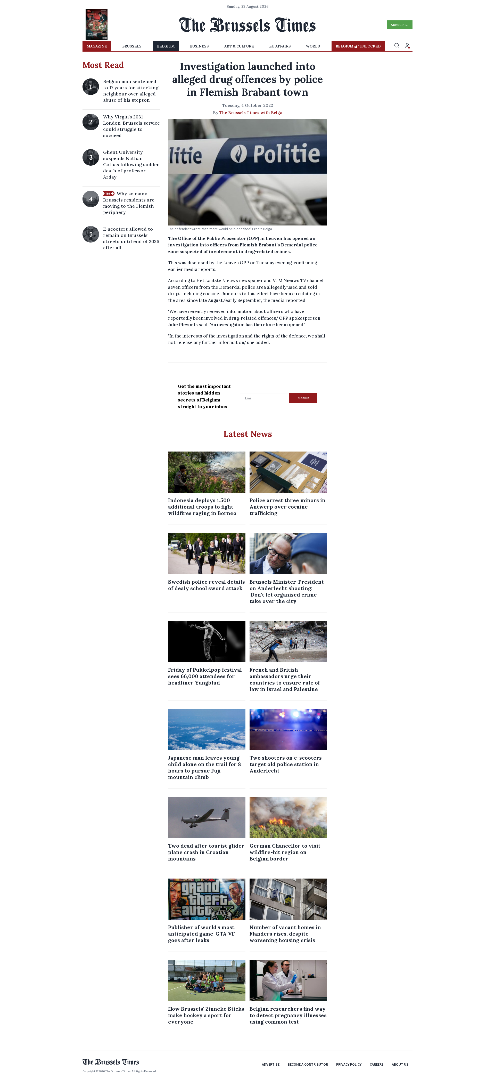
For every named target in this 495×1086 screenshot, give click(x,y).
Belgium (166, 46)
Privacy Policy (348, 1064)
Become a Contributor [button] (308, 1064)
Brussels (132, 46)
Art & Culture (239, 46)
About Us (400, 1064)
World (313, 46)
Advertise (270, 1064)
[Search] (397, 46)
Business (199, 46)
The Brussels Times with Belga (250, 112)
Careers (377, 1064)
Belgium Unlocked (358, 46)
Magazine (97, 46)
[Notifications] (407, 46)
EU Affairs (280, 46)
